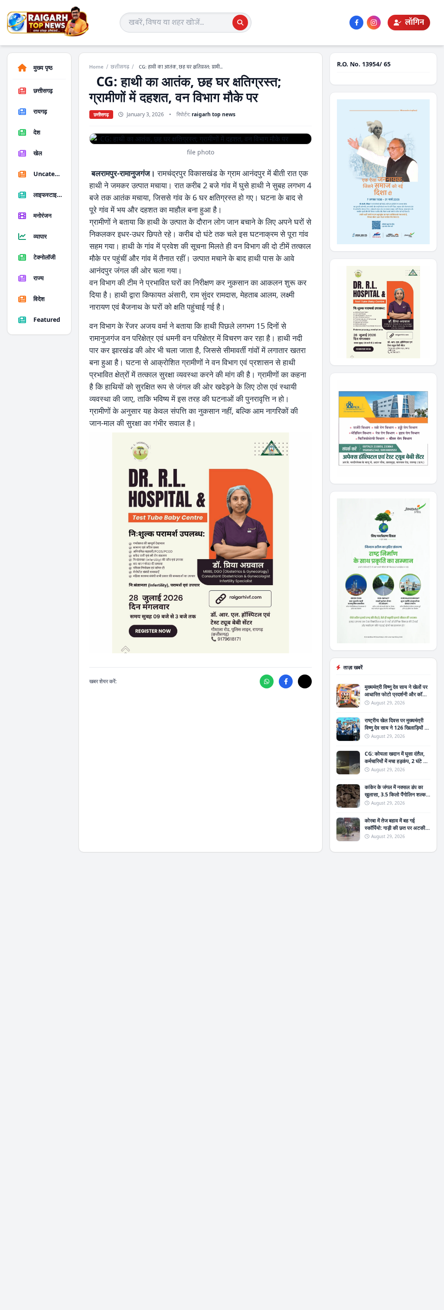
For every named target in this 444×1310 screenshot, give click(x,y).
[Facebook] (356, 22)
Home (96, 66)
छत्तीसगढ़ (120, 66)
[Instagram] (374, 22)
